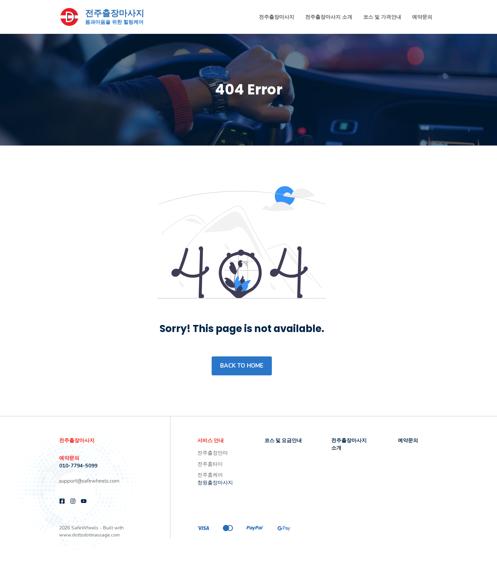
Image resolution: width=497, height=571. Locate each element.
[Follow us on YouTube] (84, 501)
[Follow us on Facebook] (62, 501)
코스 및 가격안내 (382, 16)
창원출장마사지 (215, 482)
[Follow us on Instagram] (73, 501)
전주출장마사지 (114, 13)
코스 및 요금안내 (283, 440)
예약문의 (422, 16)
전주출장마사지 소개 (328, 16)
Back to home (241, 366)
